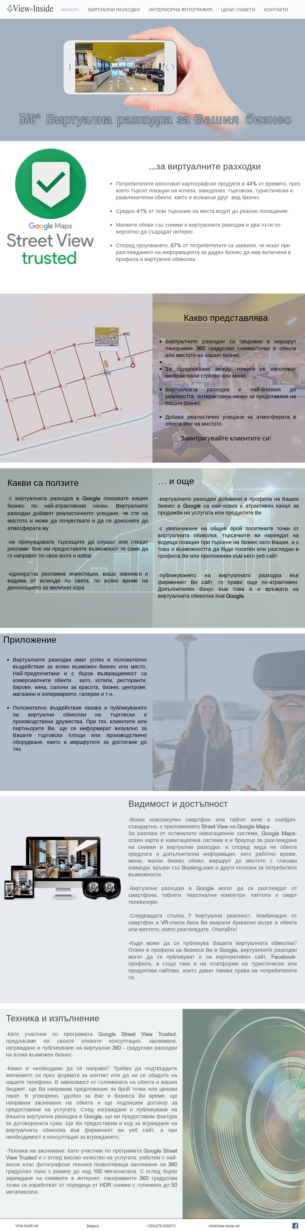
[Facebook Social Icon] (295, 1226)
